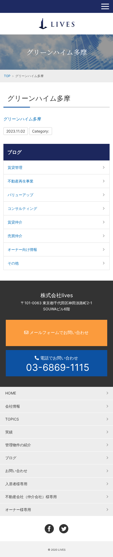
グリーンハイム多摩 (22, 118)
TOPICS (12, 419)
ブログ (14, 152)
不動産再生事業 (20, 181)
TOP (7, 76)
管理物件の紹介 (18, 445)
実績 (9, 432)
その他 (13, 263)
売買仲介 (15, 236)
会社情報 (12, 406)
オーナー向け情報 (22, 249)
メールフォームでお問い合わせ (58, 332)
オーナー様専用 (18, 509)
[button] (105, 6)
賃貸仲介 (15, 222)
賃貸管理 (15, 167)
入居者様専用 (16, 484)
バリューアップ (20, 195)
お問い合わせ (16, 470)
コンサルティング (22, 208)
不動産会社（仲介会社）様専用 (31, 496)
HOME (10, 393)
